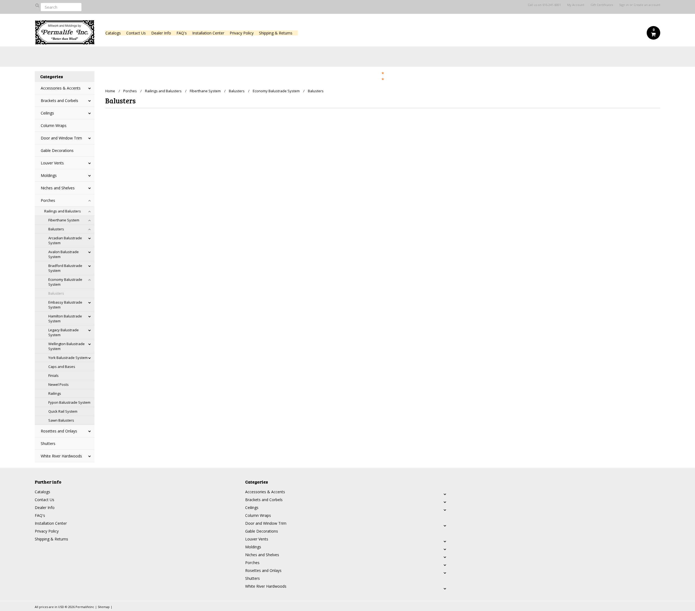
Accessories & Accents (61, 88)
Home (110, 90)
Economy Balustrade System (65, 282)
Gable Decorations (57, 150)
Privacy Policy (242, 33)
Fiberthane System (63, 220)
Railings (54, 393)
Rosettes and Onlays (59, 431)
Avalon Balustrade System (63, 254)
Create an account (647, 5)
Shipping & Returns (275, 33)
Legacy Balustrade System (63, 332)
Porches (48, 200)
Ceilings (47, 113)
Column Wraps (54, 125)
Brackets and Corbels (59, 100)
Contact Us (136, 33)
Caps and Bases (61, 366)
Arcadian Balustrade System (65, 240)
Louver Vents (52, 163)
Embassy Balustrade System (65, 305)
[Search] (37, 5)
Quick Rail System (62, 411)
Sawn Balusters (61, 420)
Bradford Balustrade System (65, 268)
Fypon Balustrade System (69, 402)
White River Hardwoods (61, 456)
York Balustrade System (68, 357)
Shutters (48, 443)
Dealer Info (161, 33)
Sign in (624, 5)
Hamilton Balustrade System (65, 318)
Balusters (56, 229)
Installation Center (208, 33)
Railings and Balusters (62, 211)
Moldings (49, 175)
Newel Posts (58, 384)
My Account (575, 5)
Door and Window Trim (61, 138)
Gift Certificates (601, 5)
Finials (53, 375)
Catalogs (113, 33)
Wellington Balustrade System (66, 346)
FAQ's (181, 33)
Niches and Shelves (58, 187)
